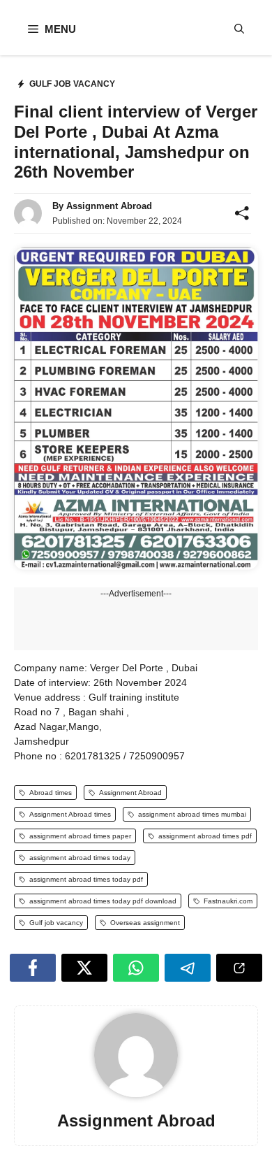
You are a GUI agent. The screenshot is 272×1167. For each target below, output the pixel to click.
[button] (239, 29)
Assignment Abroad (109, 206)
